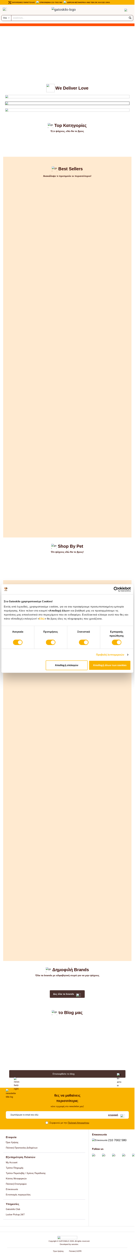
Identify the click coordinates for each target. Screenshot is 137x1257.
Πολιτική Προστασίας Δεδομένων (22, 1147)
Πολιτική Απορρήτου (78, 1122)
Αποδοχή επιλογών (66, 665)
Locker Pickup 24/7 (15, 1214)
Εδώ (42, 618)
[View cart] (125, 10)
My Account (11, 1162)
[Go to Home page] (67, 10)
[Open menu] (5, 9)
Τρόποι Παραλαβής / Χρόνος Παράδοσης (26, 1173)
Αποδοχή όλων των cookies (109, 665)
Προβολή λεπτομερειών (110, 654)
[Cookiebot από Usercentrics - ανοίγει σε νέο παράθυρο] (116, 589)
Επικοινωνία (12, 1189)
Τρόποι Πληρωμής (14, 1168)
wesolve (75, 1244)
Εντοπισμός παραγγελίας (18, 1194)
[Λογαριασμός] (119, 10)
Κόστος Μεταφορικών (16, 1178)
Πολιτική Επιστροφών (16, 1184)
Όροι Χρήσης (12, 1142)
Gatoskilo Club (13, 1209)
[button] (130, 18)
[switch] (50, 642)
